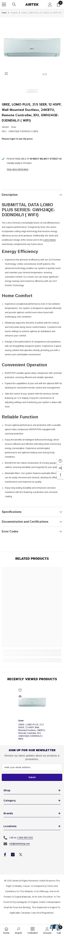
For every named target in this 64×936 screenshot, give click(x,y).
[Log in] (50, 4)
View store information (17, 169)
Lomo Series (49, 240)
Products (14, 13)
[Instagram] (13, 854)
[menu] (4, 4)
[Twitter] (20, 854)
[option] (32, 47)
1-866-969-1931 (25, 837)
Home (4, 13)
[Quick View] (20, 696)
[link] (32, 654)
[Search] (14, 4)
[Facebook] (5, 854)
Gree (13, 127)
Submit (32, 777)
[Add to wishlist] (20, 690)
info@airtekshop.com (19, 843)
